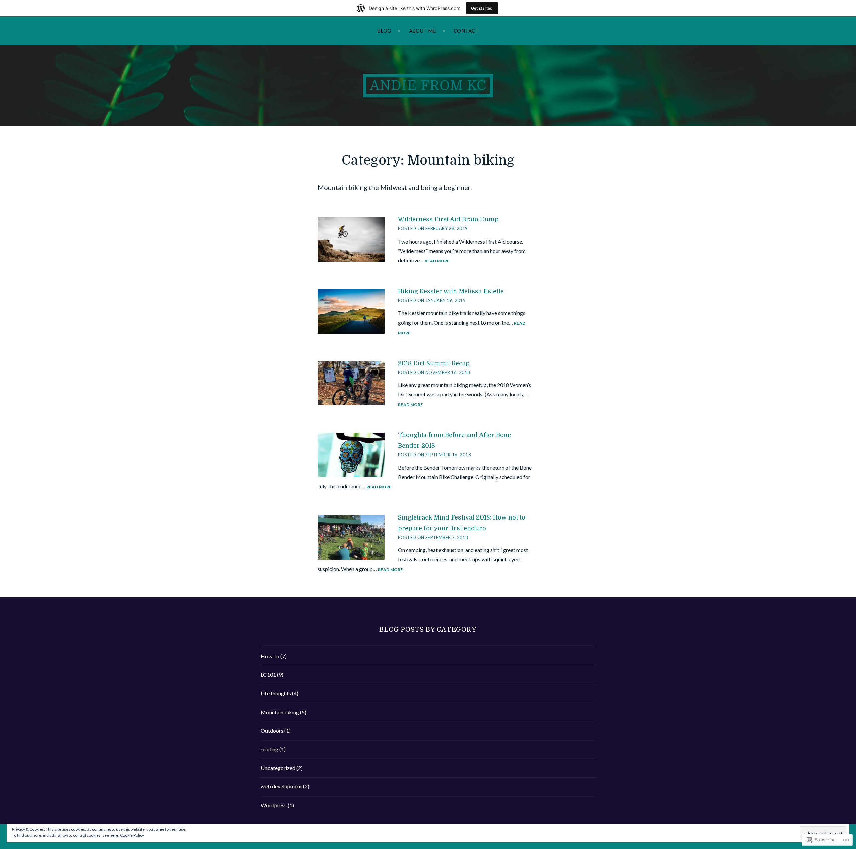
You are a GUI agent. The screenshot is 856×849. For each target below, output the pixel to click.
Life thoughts (276, 693)
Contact (466, 31)
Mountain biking (280, 712)
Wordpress (274, 805)
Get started (482, 8)
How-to (270, 656)
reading (269, 749)
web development (281, 786)
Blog (384, 31)
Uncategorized (278, 768)
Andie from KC (428, 85)
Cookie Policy (132, 835)
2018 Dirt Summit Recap (434, 363)
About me (422, 31)
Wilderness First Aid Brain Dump (448, 219)
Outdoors (272, 730)
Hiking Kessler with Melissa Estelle (451, 291)
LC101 (268, 674)
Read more (437, 261)
